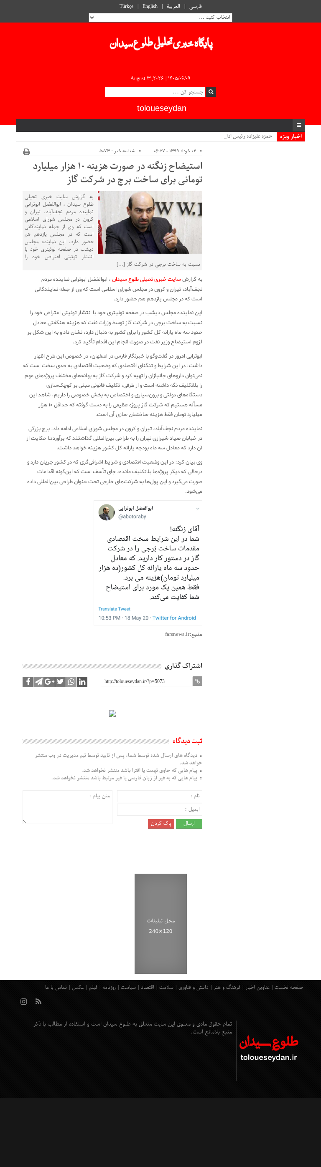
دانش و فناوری (193, 987)
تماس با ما (56, 987)
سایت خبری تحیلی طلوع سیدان (146, 279)
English (150, 6)
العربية (173, 6)
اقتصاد (147, 987)
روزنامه (109, 987)
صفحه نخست (289, 987)
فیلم (93, 987)
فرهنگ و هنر (227, 987)
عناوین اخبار (257, 987)
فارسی (195, 6)
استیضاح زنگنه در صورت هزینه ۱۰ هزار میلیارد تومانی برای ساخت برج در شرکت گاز (117, 173)
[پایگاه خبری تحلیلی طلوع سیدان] (160, 45)
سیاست (128, 987)
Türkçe (126, 6)
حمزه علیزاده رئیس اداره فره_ (242, 136)
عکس (78, 987)
